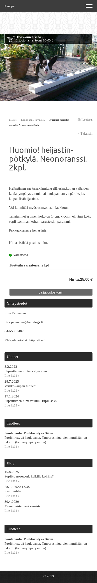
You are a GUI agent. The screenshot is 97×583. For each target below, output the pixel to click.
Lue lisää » (12, 375)
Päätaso (13, 119)
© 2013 (48, 576)
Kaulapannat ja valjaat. (33, 119)
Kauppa (10, 6)
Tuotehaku (86, 119)
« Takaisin (85, 133)
